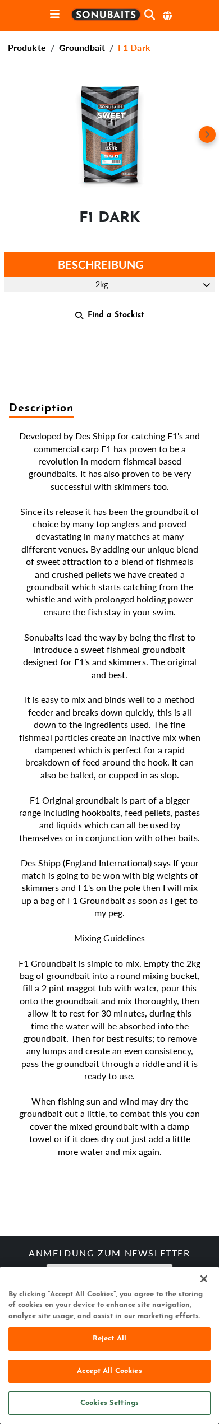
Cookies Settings (109, 1403)
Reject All (109, 1338)
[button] (109, 134)
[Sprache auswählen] (168, 16)
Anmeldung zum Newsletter (109, 1254)
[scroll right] (207, 134)
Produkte (27, 47)
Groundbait (82, 47)
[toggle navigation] (54, 15)
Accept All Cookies (109, 1371)
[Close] (203, 1279)
